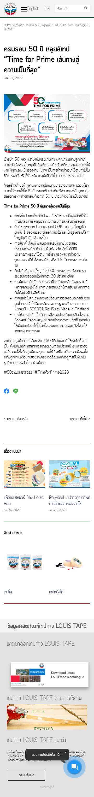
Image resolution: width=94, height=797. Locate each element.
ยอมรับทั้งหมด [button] (26, 775)
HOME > (9, 25)
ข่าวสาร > (20, 25)
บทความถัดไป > (80, 419)
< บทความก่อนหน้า (16, 419)
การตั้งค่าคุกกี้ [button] (47, 787)
